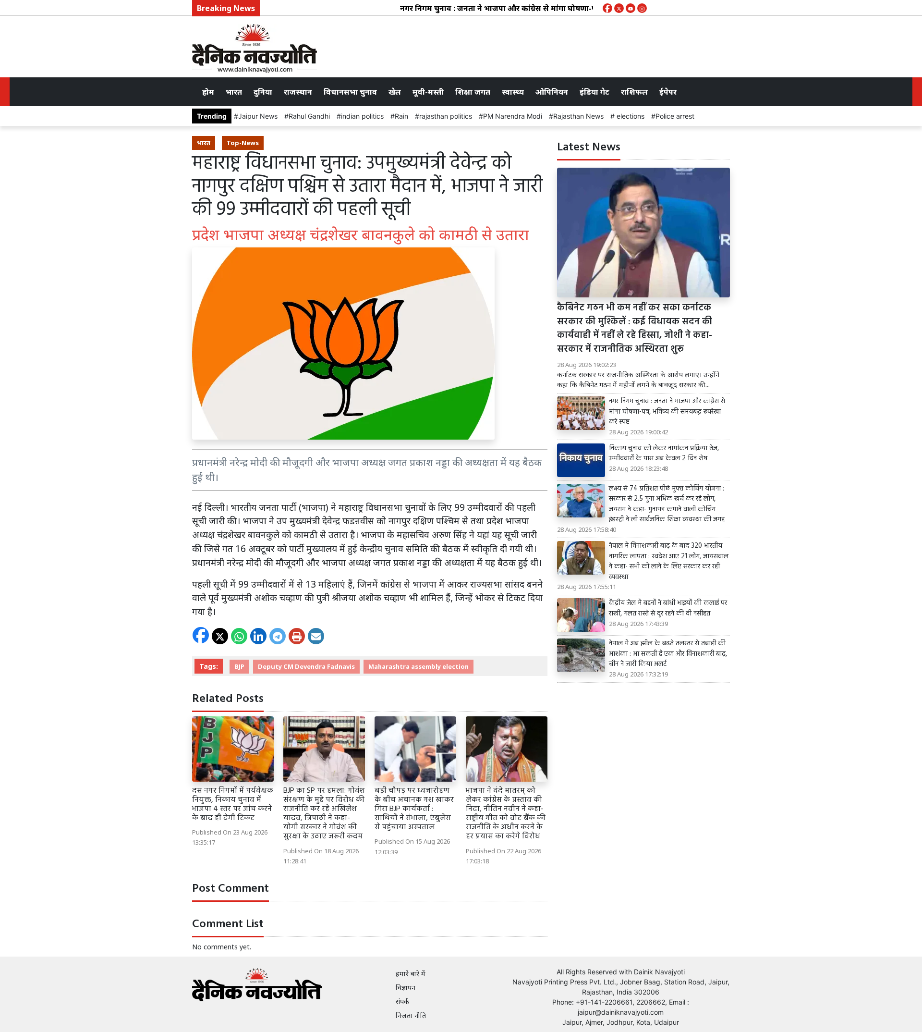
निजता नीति (411, 1015)
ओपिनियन (551, 91)
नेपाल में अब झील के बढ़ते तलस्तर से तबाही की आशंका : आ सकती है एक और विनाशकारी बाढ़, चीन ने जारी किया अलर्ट (668, 654)
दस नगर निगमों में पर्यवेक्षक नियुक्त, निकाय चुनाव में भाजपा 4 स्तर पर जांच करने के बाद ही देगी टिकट (232, 805)
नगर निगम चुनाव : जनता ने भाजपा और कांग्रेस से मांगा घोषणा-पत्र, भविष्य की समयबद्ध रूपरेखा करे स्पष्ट (538, 8)
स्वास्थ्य (513, 91)
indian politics (362, 116)
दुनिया (263, 91)
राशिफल (634, 91)
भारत (234, 91)
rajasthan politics (445, 116)
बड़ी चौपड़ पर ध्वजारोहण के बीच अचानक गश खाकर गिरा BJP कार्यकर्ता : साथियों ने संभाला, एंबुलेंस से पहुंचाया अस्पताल (414, 809)
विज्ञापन (405, 987)
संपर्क (402, 1001)
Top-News (243, 142)
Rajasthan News (578, 116)
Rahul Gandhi (309, 116)
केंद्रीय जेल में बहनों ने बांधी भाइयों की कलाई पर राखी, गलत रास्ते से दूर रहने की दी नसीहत (668, 608)
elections (629, 116)
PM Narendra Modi (512, 116)
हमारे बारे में (410, 974)
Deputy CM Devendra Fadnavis (306, 666)
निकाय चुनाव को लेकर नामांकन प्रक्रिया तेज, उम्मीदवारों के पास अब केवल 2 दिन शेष (664, 453)
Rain (401, 116)
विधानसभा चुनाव (350, 91)
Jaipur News (258, 116)
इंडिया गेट (594, 91)
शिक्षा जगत (472, 91)
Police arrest (674, 116)
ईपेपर (668, 91)
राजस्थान (298, 91)
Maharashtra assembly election (418, 666)
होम (208, 91)
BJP (239, 666)
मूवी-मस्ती (428, 91)
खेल (394, 91)
